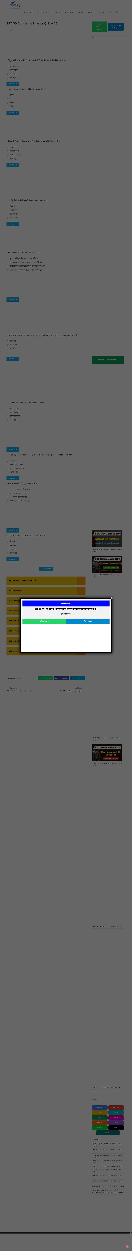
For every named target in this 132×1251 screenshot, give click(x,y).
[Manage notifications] (127, 1246)
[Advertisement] (66, 638)
